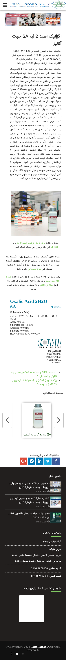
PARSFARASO (40, 646)
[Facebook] (11, 654)
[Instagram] (23, 654)
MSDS (54, 247)
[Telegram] (17, 654)
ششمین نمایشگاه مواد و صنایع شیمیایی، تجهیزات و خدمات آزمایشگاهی (30, 501)
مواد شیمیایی (34, 269)
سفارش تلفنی (46, 285)
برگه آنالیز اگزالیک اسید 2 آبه (31, 243)
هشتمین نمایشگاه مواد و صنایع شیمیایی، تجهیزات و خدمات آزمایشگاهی (29, 485)
